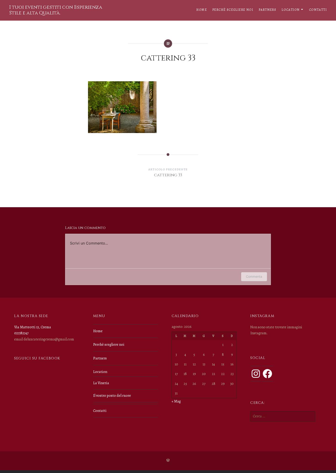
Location (291, 10)
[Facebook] (267, 373)
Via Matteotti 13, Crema (32, 327)
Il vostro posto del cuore (112, 395)
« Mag (176, 401)
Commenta (254, 276)
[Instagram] (255, 373)
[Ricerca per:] (282, 416)
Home (201, 10)
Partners (267, 10)
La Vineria (101, 383)
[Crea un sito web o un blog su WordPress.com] (168, 460)
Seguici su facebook (37, 358)
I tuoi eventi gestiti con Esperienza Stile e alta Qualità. (55, 10)
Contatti (318, 10)
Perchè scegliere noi (232, 10)
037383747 (21, 333)
